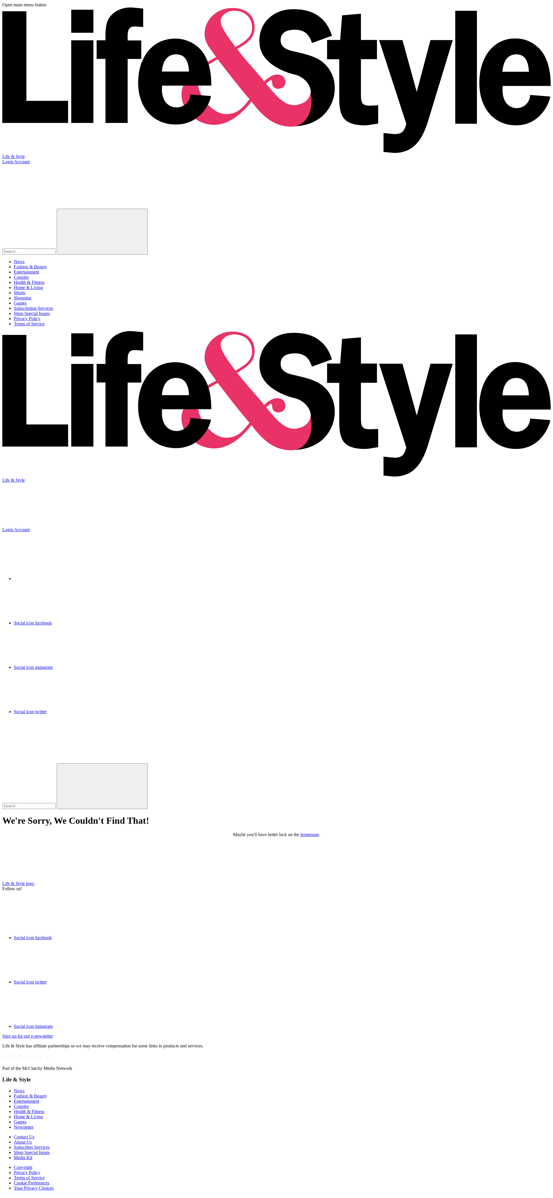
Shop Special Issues (32, 313)
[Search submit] (102, 232)
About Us (23, 1142)
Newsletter (23, 1127)
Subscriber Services (32, 1147)
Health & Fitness (29, 282)
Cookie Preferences (31, 1182)
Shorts (19, 292)
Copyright (23, 1167)
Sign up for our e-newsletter (27, 1036)
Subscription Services (33, 308)
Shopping (22, 297)
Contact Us (24, 1136)
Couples (21, 277)
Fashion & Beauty (30, 266)
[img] (45, 740)
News (19, 261)
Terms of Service (29, 323)
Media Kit (23, 1157)
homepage (309, 834)
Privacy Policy (27, 318)
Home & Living (28, 287)
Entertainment (26, 271)
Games (20, 303)
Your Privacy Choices (34, 1188)
